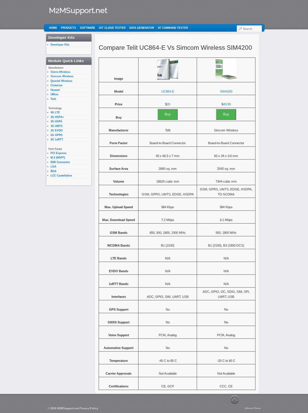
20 (168, 104)
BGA (53, 171)
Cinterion (56, 85)
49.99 (227, 104)
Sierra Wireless (60, 71)
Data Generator (141, 27)
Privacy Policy (88, 408)
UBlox (54, 94)
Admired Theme (253, 408)
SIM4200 (226, 91)
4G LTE (55, 112)
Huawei (55, 89)
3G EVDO (56, 130)
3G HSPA (56, 121)
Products (68, 27)
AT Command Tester (173, 27)
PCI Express (58, 153)
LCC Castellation (61, 175)
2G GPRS (56, 135)
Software (87, 27)
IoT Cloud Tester (112, 27)
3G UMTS (56, 126)
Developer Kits (59, 44)
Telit (53, 99)
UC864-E (167, 91)
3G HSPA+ (57, 117)
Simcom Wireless (61, 76)
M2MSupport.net (78, 10)
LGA (53, 166)
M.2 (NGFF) (57, 157)
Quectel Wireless (61, 80)
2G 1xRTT (56, 139)
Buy (168, 114)
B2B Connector (60, 162)
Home (53, 27)
